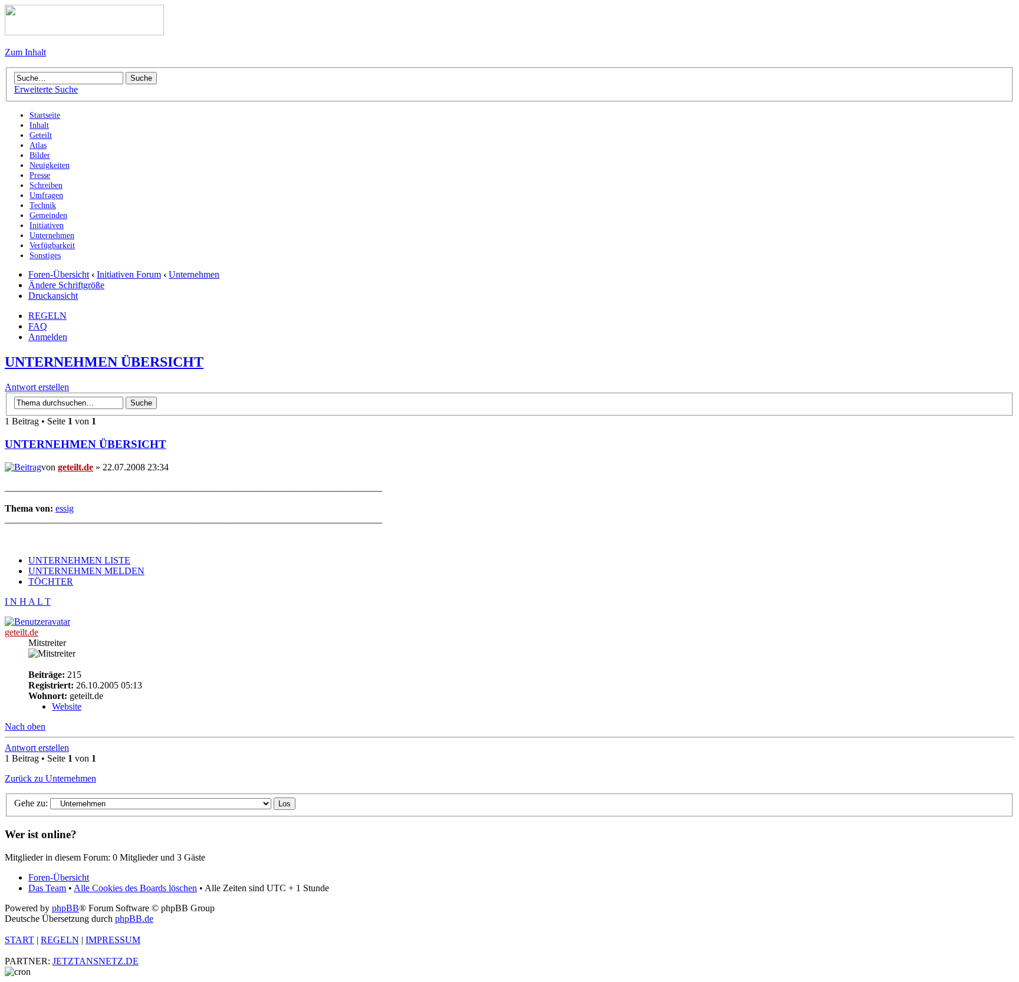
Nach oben (25, 726)
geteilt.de (75, 467)
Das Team (47, 888)
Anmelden (47, 337)
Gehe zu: (31, 803)
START (19, 940)
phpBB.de (134, 919)
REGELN (47, 316)
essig (64, 508)
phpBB (65, 908)
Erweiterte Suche (46, 89)
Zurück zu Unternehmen (50, 778)
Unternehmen (194, 274)
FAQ (37, 326)
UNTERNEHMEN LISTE (79, 560)
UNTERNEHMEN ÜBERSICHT (104, 362)
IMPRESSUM (113, 940)
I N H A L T (28, 602)
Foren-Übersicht (58, 274)
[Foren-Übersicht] (84, 32)
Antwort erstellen (37, 387)
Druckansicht (53, 296)
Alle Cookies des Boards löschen (135, 888)
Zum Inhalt (25, 52)
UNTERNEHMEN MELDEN (86, 571)
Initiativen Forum (129, 274)
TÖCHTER (50, 581)
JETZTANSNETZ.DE (95, 961)
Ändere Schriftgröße (66, 285)
